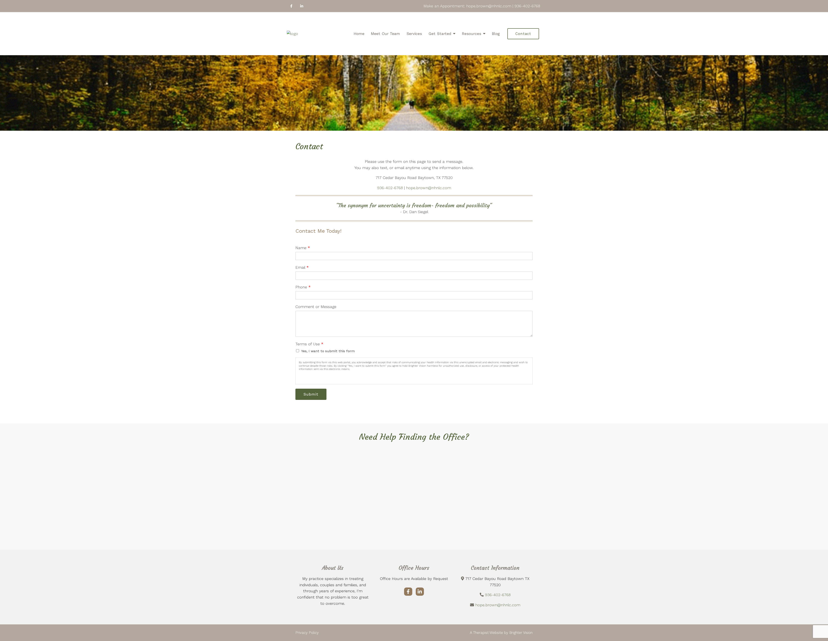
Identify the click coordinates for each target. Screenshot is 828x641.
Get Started (439, 33)
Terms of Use (309, 344)
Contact (523, 33)
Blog (496, 33)
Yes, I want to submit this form (328, 351)
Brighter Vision (521, 632)
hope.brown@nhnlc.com (428, 187)
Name (302, 247)
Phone (303, 287)
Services (414, 33)
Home (359, 33)
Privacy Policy (307, 632)
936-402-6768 (390, 187)
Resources (471, 33)
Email (302, 267)
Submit (310, 394)
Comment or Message (315, 306)
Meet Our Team (385, 33)
